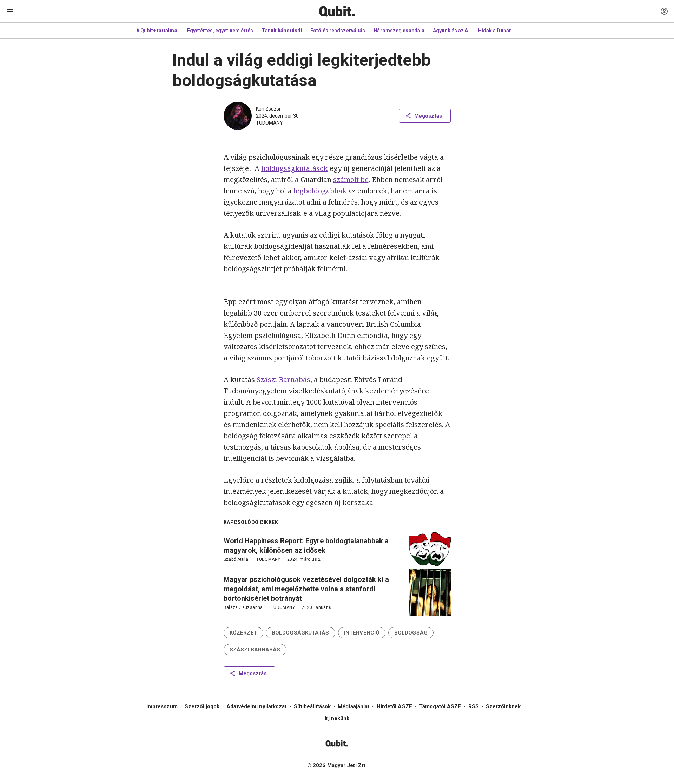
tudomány (269, 123)
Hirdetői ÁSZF (394, 706)
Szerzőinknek (503, 706)
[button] (243, 632)
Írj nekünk (337, 718)
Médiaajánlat (353, 706)
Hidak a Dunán (495, 30)
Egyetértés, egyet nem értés (220, 30)
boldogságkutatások (294, 168)
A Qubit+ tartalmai (157, 30)
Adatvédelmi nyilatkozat (256, 706)
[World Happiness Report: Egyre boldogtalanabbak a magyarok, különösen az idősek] (430, 549)
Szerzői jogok (202, 706)
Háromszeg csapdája (399, 30)
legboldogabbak (319, 190)
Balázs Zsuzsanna (243, 607)
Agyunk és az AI (451, 30)
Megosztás (428, 116)
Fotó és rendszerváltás (337, 30)
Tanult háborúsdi (282, 30)
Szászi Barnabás (283, 379)
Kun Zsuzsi (268, 109)
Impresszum (162, 706)
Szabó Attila (236, 559)
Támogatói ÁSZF (440, 706)
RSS (473, 706)
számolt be (351, 179)
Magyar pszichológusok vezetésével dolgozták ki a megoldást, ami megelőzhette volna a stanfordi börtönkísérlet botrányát (306, 589)
